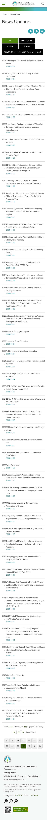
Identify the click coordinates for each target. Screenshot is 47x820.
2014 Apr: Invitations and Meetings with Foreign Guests (23, 430)
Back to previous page (30, 31)
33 (29, 740)
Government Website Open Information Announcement (20, 767)
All (10, 40)
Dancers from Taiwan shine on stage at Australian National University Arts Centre (23, 572)
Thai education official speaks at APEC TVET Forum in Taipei (22, 155)
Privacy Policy (10, 773)
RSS (36, 31)
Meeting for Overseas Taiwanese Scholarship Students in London (22, 700)
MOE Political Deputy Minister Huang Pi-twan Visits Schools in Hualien (22, 665)
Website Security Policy (13, 776)
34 (35, 740)
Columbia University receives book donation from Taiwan (21, 455)
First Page (7, 740)
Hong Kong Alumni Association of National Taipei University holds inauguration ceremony (22, 518)
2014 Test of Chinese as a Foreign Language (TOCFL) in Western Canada (21, 619)
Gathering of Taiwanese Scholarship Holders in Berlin (22, 63)
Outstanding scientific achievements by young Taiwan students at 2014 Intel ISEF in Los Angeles (22, 213)
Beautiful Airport (10, 466)
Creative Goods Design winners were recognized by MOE (23, 363)
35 (40, 740)
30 (19, 732)
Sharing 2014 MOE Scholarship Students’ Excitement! (20, 76)
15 (14, 732)
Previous (12, 740)
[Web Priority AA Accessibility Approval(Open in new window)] (20, 809)
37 (13, 746)
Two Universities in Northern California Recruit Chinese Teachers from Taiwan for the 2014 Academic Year (23, 197)
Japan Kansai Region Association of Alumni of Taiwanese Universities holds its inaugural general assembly (22, 128)
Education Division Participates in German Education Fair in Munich (21, 688)
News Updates (15, 14)
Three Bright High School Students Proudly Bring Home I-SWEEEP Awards (21, 265)
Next (34, 746)
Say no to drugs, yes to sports (15, 332)
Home (5, 14)
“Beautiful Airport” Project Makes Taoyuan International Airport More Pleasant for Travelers (23, 477)
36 (7, 746)
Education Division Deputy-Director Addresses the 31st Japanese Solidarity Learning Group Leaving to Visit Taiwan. (22, 714)
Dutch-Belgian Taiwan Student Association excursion (21, 376)
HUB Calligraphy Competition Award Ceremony (23, 115)
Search (43, 3)
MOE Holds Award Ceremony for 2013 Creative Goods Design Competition (23, 389)
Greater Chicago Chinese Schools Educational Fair (22, 442)
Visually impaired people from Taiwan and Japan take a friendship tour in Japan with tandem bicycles (23, 651)
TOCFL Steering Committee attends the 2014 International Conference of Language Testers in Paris (23, 492)
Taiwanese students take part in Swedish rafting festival (22, 252)
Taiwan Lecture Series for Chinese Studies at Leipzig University (21, 290)
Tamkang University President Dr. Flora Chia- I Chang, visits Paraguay (22, 240)
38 (18, 746)
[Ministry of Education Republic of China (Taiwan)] (23, 3)
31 (18, 740)
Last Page (40, 746)
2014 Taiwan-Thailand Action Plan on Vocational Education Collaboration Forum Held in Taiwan (23, 104)
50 (23, 732)
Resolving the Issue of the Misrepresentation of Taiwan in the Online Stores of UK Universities (22, 278)
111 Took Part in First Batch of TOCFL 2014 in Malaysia (23, 142)
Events (10, 46)
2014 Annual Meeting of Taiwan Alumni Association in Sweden (20, 506)
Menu (4, 3)
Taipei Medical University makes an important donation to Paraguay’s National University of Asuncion (22, 545)
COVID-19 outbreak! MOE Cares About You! (22, 52)
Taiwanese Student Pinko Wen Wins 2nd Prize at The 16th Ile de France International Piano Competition (23, 90)
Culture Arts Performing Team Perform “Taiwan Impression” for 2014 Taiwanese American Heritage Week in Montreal (23, 320)
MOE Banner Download (14, 780)
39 (24, 746)
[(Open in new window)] (6, 801)
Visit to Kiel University (13, 676)
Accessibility (33, 776)
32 (24, 740)
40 (29, 746)
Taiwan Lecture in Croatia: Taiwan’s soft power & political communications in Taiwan (23, 227)
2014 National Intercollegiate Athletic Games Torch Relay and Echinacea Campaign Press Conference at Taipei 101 (21, 304)
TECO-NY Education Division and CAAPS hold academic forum (23, 401)
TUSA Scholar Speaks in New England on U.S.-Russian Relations (23, 531)
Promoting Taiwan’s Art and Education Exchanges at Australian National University (21, 183)
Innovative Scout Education (15, 342)
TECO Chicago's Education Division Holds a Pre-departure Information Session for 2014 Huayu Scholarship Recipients (22, 169)
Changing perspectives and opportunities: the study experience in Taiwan (21, 559)
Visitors (27, 46)
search (42, 31)
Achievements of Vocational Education (19, 352)
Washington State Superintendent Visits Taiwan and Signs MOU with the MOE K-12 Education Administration (23, 586)
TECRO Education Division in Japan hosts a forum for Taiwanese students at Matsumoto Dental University (21, 415)
